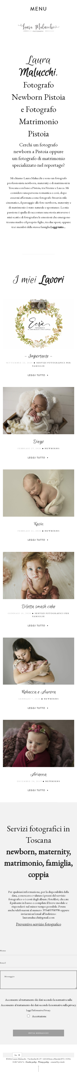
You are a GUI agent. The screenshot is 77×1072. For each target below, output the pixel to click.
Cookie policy (31, 1062)
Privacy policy (43, 1062)
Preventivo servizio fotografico (38, 924)
